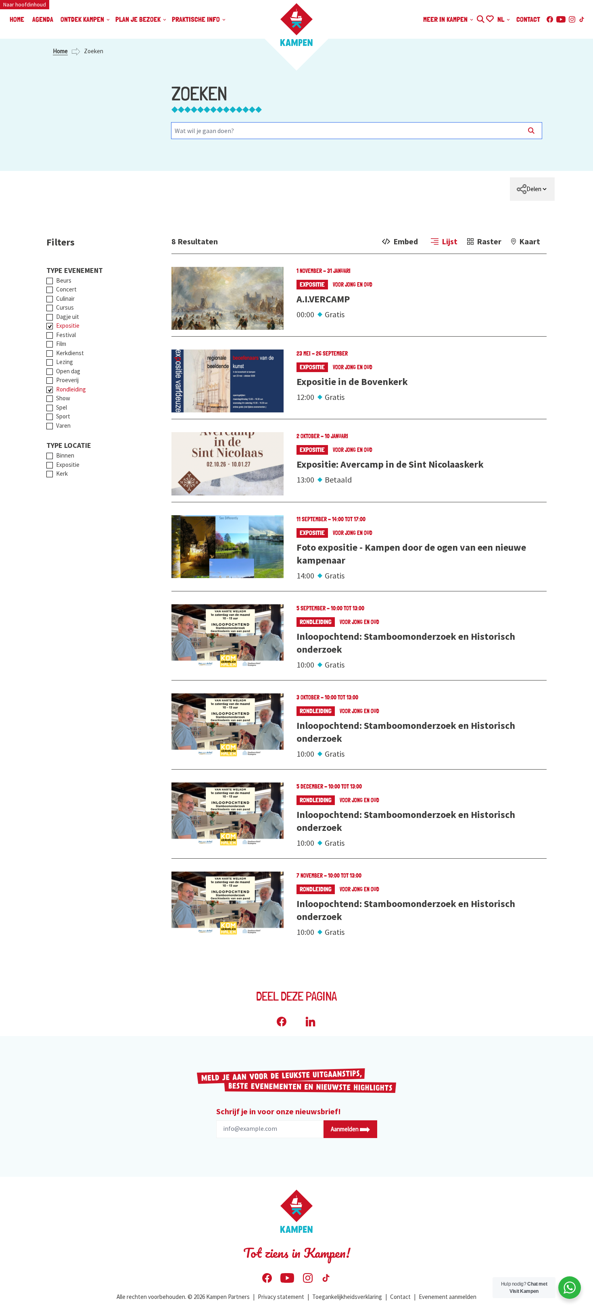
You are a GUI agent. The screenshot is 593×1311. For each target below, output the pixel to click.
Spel (61, 407)
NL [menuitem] (501, 19)
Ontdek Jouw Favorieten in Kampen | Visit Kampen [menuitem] (489, 18)
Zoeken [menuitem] (480, 18)
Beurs (63, 280)
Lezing (64, 362)
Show (63, 398)
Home (60, 51)
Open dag (68, 371)
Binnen (65, 455)
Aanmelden (345, 1129)
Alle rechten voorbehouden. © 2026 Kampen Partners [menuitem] (183, 1297)
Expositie (67, 325)
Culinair (65, 298)
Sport (63, 416)
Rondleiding (71, 389)
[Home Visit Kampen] (296, 24)
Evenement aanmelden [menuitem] (447, 1297)
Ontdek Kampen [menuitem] (83, 19)
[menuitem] (532, 189)
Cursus (65, 307)
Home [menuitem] (17, 19)
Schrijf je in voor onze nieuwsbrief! (278, 1111)
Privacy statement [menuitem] (281, 1297)
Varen (63, 425)
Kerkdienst (70, 353)
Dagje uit (67, 316)
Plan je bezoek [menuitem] (138, 19)
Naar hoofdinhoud (24, 4)
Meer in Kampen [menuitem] (446, 19)
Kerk (62, 473)
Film (61, 344)
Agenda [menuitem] (42, 19)
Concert (66, 289)
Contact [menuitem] (528, 19)
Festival (66, 335)
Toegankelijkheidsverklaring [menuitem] (347, 1297)
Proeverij (67, 380)
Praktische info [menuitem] (196, 19)
